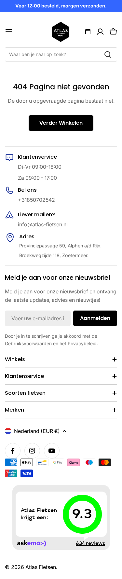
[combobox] (61, 54)
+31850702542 (36, 200)
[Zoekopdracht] (108, 54)
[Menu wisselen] (9, 32)
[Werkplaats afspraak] (88, 31)
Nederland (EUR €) (37, 431)
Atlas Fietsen (40, 567)
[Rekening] (100, 32)
